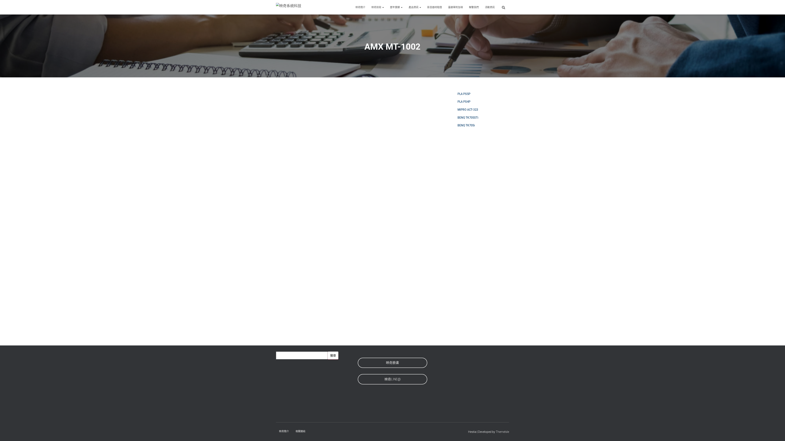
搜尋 (333, 355)
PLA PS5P (464, 94)
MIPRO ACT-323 (468, 109)
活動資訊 (490, 7)
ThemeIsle (502, 431)
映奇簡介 (360, 7)
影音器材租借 (434, 7)
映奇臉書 (392, 363)
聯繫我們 (474, 7)
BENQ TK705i (466, 125)
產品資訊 (414, 7)
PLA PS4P (464, 101)
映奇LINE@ (393, 379)
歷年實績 (395, 7)
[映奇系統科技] (288, 7)
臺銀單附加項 (455, 7)
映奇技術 (376, 7)
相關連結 (300, 431)
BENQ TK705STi (468, 117)
